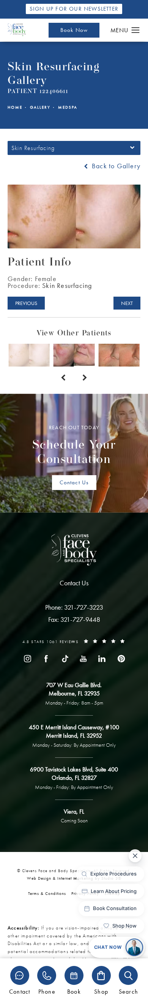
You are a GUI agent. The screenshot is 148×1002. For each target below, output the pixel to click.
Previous (26, 303)
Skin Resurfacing (67, 285)
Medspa (67, 107)
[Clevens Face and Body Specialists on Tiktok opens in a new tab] (64, 658)
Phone (46, 991)
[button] (136, 30)
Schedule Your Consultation (74, 445)
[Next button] (85, 378)
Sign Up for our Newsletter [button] (74, 9)
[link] (74, 607)
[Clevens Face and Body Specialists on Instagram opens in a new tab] (27, 658)
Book (74, 991)
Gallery (40, 107)
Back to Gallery (115, 166)
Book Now (74, 30)
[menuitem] (27, 658)
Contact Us (74, 482)
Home (15, 107)
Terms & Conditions (47, 893)
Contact (19, 991)
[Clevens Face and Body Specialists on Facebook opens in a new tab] (46, 658)
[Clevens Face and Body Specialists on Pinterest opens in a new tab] (120, 658)
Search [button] (128, 991)
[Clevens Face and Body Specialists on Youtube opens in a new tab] (83, 658)
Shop (101, 991)
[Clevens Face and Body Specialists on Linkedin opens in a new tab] (102, 658)
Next (127, 303)
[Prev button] (63, 378)
